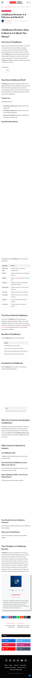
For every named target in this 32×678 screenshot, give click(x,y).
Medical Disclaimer (10, 667)
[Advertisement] (16, 190)
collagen (17, 278)
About (10, 665)
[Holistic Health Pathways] (16, 2)
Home (2, 6)
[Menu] (2, 2)
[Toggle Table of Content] (6, 70)
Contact (16, 665)
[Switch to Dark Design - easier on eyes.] (30, 2)
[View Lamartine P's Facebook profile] (9, 590)
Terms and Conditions (16, 669)
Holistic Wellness (8, 6)
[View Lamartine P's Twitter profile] (19, 590)
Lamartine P (8, 20)
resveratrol (4, 327)
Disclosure (23, 665)
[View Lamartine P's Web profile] (22, 590)
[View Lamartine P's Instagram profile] (16, 590)
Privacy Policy (21, 667)
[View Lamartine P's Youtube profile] (12, 590)
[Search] (27, 2)
